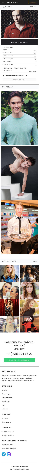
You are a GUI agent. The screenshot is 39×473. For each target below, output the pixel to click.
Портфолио (5, 401)
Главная (4, 390)
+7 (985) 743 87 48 (8, 431)
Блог (3, 405)
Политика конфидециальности (19, 469)
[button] (3, 2)
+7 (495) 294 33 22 (19, 354)
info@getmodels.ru (8, 435)
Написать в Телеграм (9, 448)
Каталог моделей (7, 397)
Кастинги (5, 418)
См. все (34, 261)
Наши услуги (6, 394)
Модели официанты (20, 79)
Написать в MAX (7, 445)
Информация (6, 422)
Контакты (5, 409)
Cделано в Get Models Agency (19, 467)
